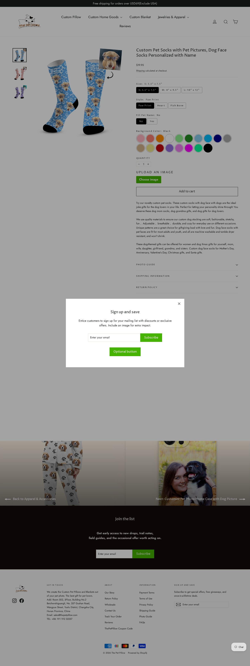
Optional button (125, 352)
